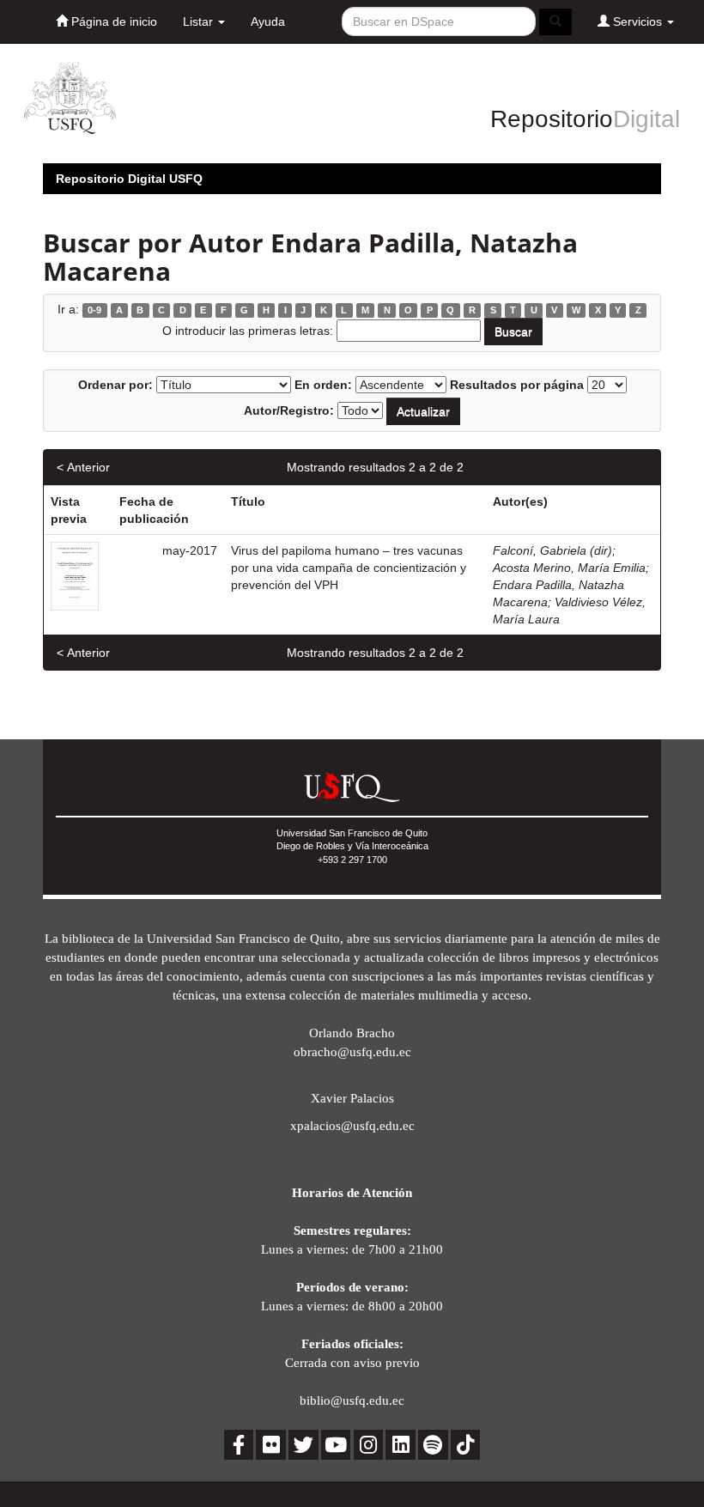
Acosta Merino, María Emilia (569, 567)
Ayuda (268, 21)
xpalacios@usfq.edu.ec (352, 1125)
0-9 (94, 310)
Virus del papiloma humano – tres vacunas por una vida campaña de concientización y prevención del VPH (348, 568)
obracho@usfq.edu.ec (352, 1051)
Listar (199, 21)
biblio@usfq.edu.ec (352, 1400)
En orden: (323, 385)
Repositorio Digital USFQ (129, 178)
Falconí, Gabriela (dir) (552, 550)
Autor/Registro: (289, 410)
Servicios (637, 21)
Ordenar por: (115, 385)
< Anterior (83, 467)
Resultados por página (517, 385)
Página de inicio (112, 21)
